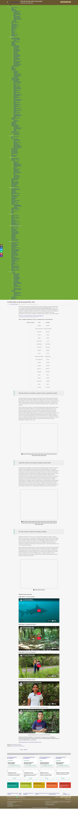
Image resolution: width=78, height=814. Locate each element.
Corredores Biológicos (15, 232)
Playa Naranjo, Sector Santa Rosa (17, 143)
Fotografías (13, 272)
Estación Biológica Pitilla (18, 94)
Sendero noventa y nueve (18, 147)
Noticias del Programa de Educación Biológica (15, 250)
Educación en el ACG (15, 158)
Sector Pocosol (16, 51)
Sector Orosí (16, 53)
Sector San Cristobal (17, 55)
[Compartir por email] (1, 253)
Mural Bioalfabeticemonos (17, 168)
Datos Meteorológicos (15, 204)
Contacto (12, 33)
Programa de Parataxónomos (14, 192)
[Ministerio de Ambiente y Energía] (13, 794)
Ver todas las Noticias (15, 242)
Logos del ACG (14, 32)
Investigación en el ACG (15, 188)
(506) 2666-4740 (10, 804)
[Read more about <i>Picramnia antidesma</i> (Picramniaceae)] (30, 758)
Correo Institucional (10, 806)
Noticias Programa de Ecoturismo (15, 248)
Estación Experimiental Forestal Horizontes (17, 74)
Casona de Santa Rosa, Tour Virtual (17, 294)
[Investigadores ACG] (67, 794)
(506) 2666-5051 (10, 803)
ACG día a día (16, 285)
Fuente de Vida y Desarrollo (26, 3)
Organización (13, 21)
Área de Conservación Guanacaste (31, 1)
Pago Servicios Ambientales (13, 235)
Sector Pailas (16, 48)
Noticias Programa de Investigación (15, 252)
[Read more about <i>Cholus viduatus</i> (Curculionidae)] (14, 758)
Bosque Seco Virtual (14, 181)
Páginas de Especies (14, 183)
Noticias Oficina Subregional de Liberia (15, 258)
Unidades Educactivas (17, 164)
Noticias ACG (13, 243)
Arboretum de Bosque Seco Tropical (17, 76)
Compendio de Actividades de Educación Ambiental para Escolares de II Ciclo (17, 172)
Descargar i (30, 742)
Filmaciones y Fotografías (13, 199)
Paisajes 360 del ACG (17, 292)
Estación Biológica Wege (18, 115)
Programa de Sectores (15, 45)
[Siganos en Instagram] (67, 2)
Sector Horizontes (17, 58)
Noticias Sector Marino (15, 265)
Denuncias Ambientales (15, 224)
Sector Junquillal (16, 47)
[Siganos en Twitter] (63, 2)
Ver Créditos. (55, 802)
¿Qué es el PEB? (16, 161)
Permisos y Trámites (14, 228)
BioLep (12, 212)
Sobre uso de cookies (45, 807)
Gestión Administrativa (15, 25)
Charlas (12, 299)
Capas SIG (15, 120)
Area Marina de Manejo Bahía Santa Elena (18, 65)
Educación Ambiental (15, 178)
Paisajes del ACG (16, 273)
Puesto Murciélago (17, 114)
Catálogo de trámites (14, 34)
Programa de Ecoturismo (15, 38)
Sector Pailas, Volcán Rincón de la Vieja (14, 149)
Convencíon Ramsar (17, 16)
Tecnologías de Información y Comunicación (13, 123)
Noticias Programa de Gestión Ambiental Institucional (15, 245)
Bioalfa (12, 213)
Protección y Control (14, 231)
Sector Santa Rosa (17, 46)
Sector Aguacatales (17, 62)
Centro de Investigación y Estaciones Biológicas (15, 79)
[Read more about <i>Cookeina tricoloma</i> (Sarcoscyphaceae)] (46, 758)
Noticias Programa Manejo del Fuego (14, 254)
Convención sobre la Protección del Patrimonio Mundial (17, 12)
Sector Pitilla (16, 57)
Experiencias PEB (17, 175)
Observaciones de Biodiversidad (14, 185)
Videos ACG (13, 290)
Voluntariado (13, 35)
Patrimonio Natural (14, 233)
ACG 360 (13, 291)
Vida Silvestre (13, 229)
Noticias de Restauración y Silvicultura (15, 259)
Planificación (13, 26)
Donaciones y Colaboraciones (14, 28)
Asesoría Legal (13, 24)
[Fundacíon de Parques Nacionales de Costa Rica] (42, 794)
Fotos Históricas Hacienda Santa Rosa (17, 282)
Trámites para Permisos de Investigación (15, 196)
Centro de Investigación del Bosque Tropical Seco (17, 82)
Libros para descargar (15, 186)
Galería (15, 130)
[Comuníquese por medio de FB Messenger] (70, 2)
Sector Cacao (16, 52)
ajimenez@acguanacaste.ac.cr (18, 745)
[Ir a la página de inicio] (1, 245)
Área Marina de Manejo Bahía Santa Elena (15, 132)
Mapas (12, 203)
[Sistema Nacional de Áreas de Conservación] (21, 794)
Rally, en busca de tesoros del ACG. (17, 177)
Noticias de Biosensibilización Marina (14, 264)
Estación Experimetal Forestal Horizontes (17, 87)
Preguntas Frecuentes (15, 202)
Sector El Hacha (16, 54)
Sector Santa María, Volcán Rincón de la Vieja (14, 153)
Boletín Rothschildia (14, 182)
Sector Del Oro (16, 63)
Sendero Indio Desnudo (17, 146)
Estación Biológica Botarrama (17, 96)
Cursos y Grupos (14, 197)
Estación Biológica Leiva (18, 99)
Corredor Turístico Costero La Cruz (17, 134)
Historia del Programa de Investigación (15, 190)
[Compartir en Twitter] (1, 249)
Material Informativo (17, 128)
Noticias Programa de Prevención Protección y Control (15, 267)
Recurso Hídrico (14, 230)
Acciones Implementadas (18, 127)
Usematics (69, 801)
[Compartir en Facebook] (1, 247)
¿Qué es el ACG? (14, 7)
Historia (12, 8)
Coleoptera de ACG (14, 211)
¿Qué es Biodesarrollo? (15, 37)
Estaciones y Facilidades (15, 200)
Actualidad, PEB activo (17, 166)
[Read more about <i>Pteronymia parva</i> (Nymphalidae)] (63, 758)
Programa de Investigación (13, 44)
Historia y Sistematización (16, 163)
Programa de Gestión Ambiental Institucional (15, 125)
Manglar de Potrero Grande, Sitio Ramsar (17, 18)
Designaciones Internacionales (13, 10)
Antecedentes (16, 126)
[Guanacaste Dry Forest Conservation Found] (56, 794)
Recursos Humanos (14, 27)
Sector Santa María (17, 49)
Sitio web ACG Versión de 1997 (49, 804)
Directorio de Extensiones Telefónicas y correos (14, 805)
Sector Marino (13, 156)
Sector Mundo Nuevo (17, 61)
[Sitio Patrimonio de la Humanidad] (29, 794)
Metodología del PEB (17, 165)
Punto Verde (16, 174)
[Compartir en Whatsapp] (1, 251)
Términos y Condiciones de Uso (36, 807)
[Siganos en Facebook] (61, 2)
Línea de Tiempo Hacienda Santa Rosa (17, 145)
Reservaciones (16, 80)
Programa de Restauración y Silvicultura (13, 69)
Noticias (15, 129)
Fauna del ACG (16, 280)
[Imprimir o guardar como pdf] (1, 256)
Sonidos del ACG (14, 297)
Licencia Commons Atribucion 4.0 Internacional (52, 808)
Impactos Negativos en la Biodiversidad (15, 223)
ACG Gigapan (13, 298)
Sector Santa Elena (17, 56)
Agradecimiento (67, 799)
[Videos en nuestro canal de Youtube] (65, 2)
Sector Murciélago (17, 50)
